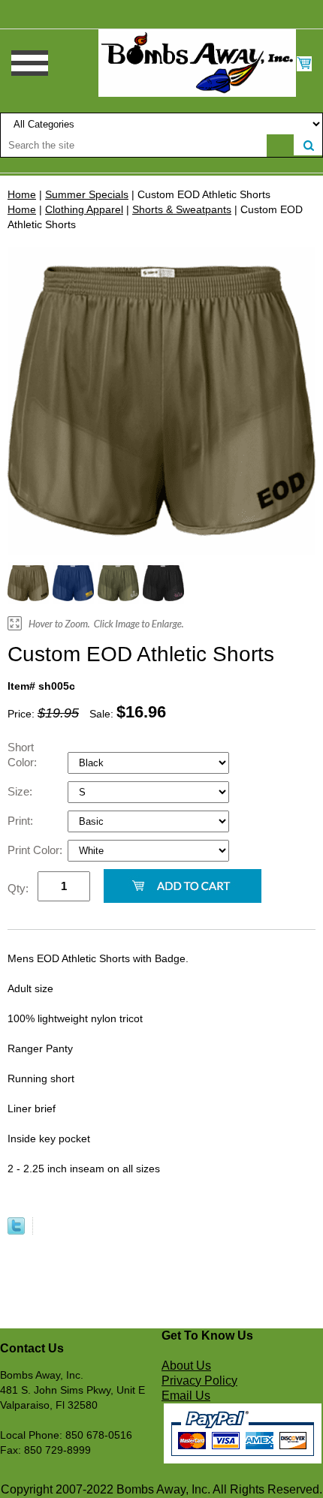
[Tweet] (16, 1231)
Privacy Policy (199, 1380)
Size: (21, 791)
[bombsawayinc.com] (197, 62)
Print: (22, 820)
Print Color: (36, 850)
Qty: (18, 888)
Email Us (186, 1395)
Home (22, 194)
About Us (186, 1365)
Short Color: (24, 755)
